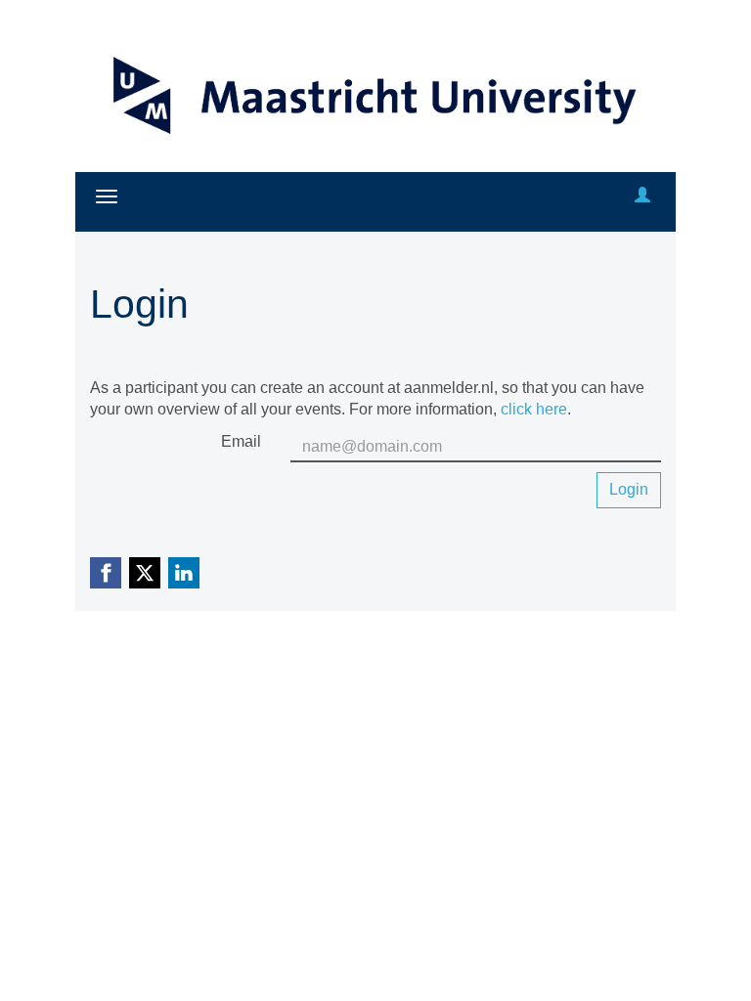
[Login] (642, 196)
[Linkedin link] (183, 572)
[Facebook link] (105, 572)
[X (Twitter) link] (144, 572)
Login (628, 489)
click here (534, 409)
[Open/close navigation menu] (106, 196)
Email (241, 441)
